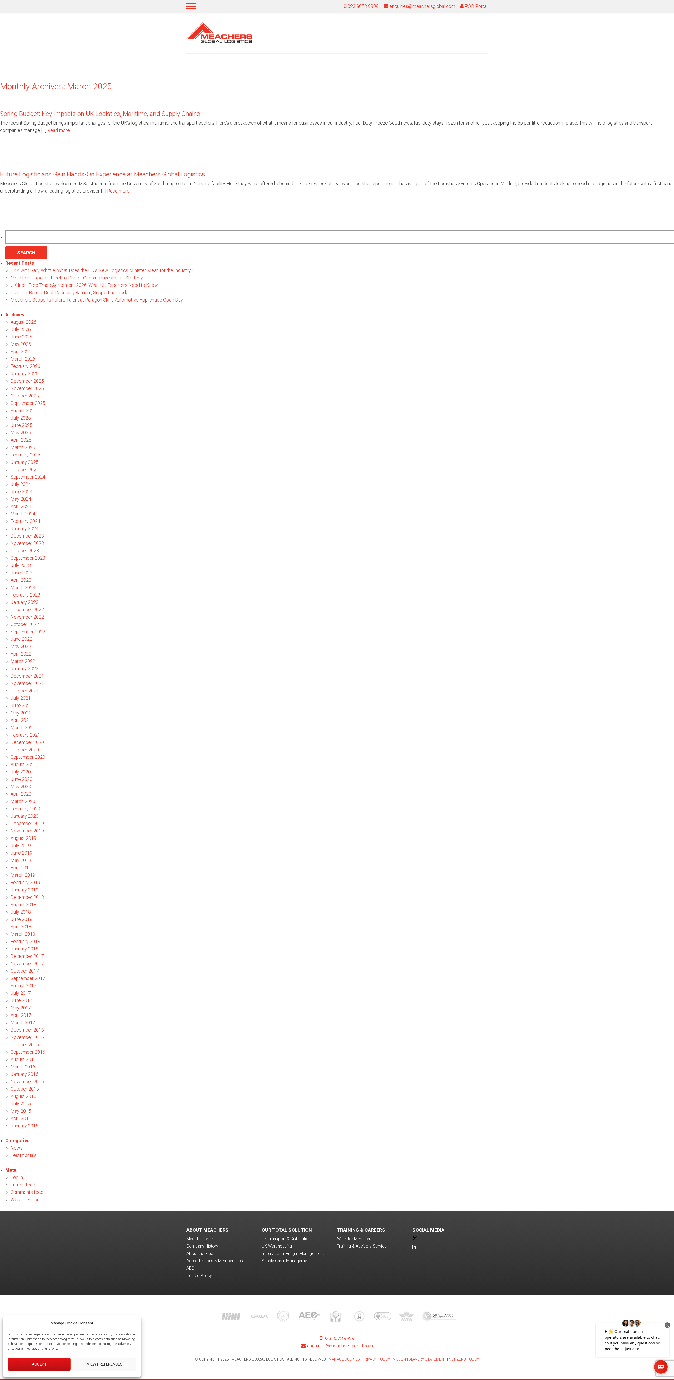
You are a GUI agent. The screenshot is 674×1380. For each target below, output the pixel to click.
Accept (39, 1364)
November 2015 (27, 1081)
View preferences (104, 1364)
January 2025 (24, 462)
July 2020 (21, 772)
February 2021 (25, 735)
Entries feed (23, 1184)
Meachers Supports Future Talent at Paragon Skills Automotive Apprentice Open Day (97, 300)
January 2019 (24, 890)
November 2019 (27, 831)
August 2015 (23, 1096)
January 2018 (24, 949)
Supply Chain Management (286, 1260)
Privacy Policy (376, 1359)
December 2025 (27, 381)
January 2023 (24, 602)
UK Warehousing (277, 1246)
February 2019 (25, 882)
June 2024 (21, 491)
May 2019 (21, 860)
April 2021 (21, 720)
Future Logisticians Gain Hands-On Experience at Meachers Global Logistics (102, 174)
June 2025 (21, 425)
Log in (17, 1177)
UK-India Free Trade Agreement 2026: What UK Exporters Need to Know (84, 285)
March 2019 (23, 875)
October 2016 (25, 1044)
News (17, 1148)
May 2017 (21, 1008)
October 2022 (25, 624)
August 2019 (23, 838)
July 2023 (21, 565)
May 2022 (21, 646)
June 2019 (21, 853)
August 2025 (23, 410)
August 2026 (23, 322)
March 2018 (23, 934)
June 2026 (21, 336)
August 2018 (23, 904)
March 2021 (23, 727)
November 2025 (27, 388)
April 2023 (21, 580)
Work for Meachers (355, 1238)
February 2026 (25, 366)
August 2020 (23, 764)
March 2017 (23, 1022)
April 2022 (21, 654)
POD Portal (476, 6)
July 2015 (21, 1103)
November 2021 (27, 683)
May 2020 (21, 786)
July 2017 (21, 993)
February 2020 (25, 808)
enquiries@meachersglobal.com (422, 6)
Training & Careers (361, 1230)
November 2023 (27, 543)
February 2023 (25, 595)
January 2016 (24, 1074)
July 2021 (21, 698)
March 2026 (23, 359)
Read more (58, 130)
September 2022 (28, 631)
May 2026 (21, 344)
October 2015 (25, 1089)
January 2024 (24, 528)
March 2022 (23, 661)
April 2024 (21, 506)
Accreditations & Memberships (214, 1260)
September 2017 (28, 978)
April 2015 (21, 1118)
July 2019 (21, 845)
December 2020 (27, 742)
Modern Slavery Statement (419, 1359)
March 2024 (23, 513)
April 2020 (21, 794)
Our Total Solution (287, 1230)
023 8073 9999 (362, 6)
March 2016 (23, 1067)
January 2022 (24, 668)
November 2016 (27, 1037)
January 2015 (24, 1125)
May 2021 (21, 713)
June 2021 (21, 705)
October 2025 (25, 395)
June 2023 (21, 572)
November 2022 (27, 617)
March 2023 (23, 587)
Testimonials (24, 1155)
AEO (190, 1268)
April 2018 (21, 926)
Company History (202, 1246)
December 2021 (27, 676)
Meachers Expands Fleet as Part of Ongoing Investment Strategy (77, 277)
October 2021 (25, 690)
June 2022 (21, 639)
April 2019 (21, 867)
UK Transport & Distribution (286, 1238)
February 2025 (25, 454)
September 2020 (28, 757)
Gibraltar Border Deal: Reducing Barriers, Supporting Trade (69, 292)
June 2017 (21, 1000)
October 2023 (25, 550)
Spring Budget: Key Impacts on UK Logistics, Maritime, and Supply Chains (100, 113)
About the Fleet (200, 1253)
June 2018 (21, 919)
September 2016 (28, 1052)
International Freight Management (293, 1253)
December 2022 (27, 609)
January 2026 (24, 373)
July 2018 (21, 912)
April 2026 (21, 351)
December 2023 (27, 536)
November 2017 (27, 963)
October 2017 (25, 971)
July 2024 (21, 484)
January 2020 (24, 816)
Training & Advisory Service (362, 1246)
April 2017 (21, 1015)
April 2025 (21, 440)
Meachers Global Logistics (219, 32)
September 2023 (28, 558)
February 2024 (25, 521)
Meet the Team (200, 1238)
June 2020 (21, 779)
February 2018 (25, 941)
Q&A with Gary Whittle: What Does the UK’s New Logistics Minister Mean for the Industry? (102, 270)
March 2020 (23, 801)
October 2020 (25, 749)
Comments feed (27, 1192)
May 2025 (21, 432)
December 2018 (27, 897)
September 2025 (28, 403)
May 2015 (21, 1111)
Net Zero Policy (464, 1359)
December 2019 (27, 823)
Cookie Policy (199, 1275)
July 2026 (21, 329)
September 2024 (28, 477)
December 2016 (27, 1030)
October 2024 (25, 469)
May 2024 (21, 499)
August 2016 (23, 1059)
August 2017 (23, 985)
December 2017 (27, 956)
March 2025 (23, 447)
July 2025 (21, 418)
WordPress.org (26, 1199)
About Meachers (207, 1230)
